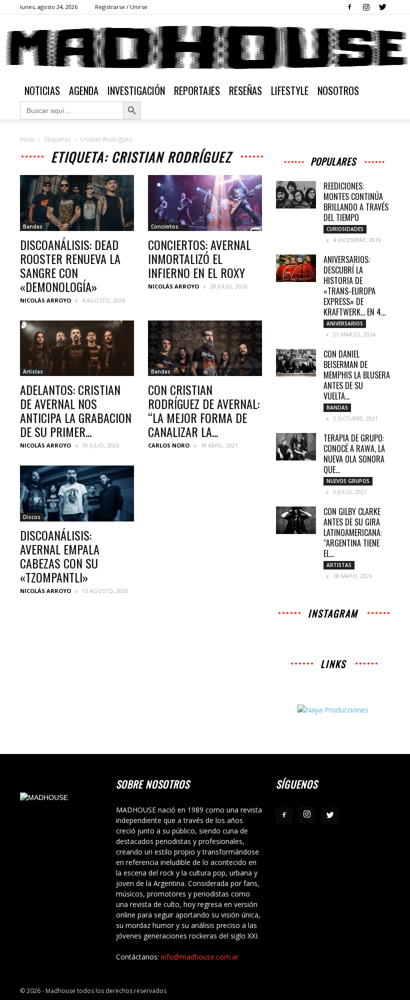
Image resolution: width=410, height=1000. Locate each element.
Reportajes (197, 90)
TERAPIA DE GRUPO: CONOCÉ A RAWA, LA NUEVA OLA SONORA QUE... (354, 454)
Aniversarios (344, 323)
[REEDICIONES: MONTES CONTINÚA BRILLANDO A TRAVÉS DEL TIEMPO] (296, 194)
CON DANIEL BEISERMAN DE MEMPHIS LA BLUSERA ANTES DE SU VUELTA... (357, 375)
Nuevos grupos (348, 481)
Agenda (83, 90)
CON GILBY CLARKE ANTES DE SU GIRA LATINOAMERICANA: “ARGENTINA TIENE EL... (353, 533)
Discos (31, 517)
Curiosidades (345, 229)
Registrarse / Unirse (121, 6)
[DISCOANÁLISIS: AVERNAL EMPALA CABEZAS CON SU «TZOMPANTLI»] (77, 494)
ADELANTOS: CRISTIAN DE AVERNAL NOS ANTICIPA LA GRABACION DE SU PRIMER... (76, 410)
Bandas (32, 226)
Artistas (33, 371)
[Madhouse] (205, 47)
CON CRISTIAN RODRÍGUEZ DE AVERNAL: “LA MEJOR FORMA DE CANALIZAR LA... (204, 410)
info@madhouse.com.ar (199, 957)
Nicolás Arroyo (45, 300)
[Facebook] (349, 7)
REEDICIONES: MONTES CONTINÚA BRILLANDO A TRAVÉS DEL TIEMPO (356, 202)
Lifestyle (289, 90)
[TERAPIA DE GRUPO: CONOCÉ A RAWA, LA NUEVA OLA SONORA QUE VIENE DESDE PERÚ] (296, 446)
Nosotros (338, 90)
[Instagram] (366, 7)
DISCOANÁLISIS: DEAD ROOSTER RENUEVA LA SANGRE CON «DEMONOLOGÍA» (70, 266)
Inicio (27, 139)
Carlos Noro (169, 445)
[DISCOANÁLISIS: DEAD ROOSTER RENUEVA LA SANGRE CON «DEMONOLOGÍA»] (77, 203)
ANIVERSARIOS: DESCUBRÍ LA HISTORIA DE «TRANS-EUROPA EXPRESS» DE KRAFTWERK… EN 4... (355, 286)
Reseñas (245, 90)
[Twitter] (382, 7)
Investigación (136, 90)
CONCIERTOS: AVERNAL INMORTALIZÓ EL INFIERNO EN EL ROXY (199, 259)
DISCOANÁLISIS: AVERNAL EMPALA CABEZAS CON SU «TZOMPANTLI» (60, 556)
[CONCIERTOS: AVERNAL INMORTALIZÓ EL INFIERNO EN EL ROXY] (205, 203)
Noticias (42, 90)
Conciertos (164, 226)
